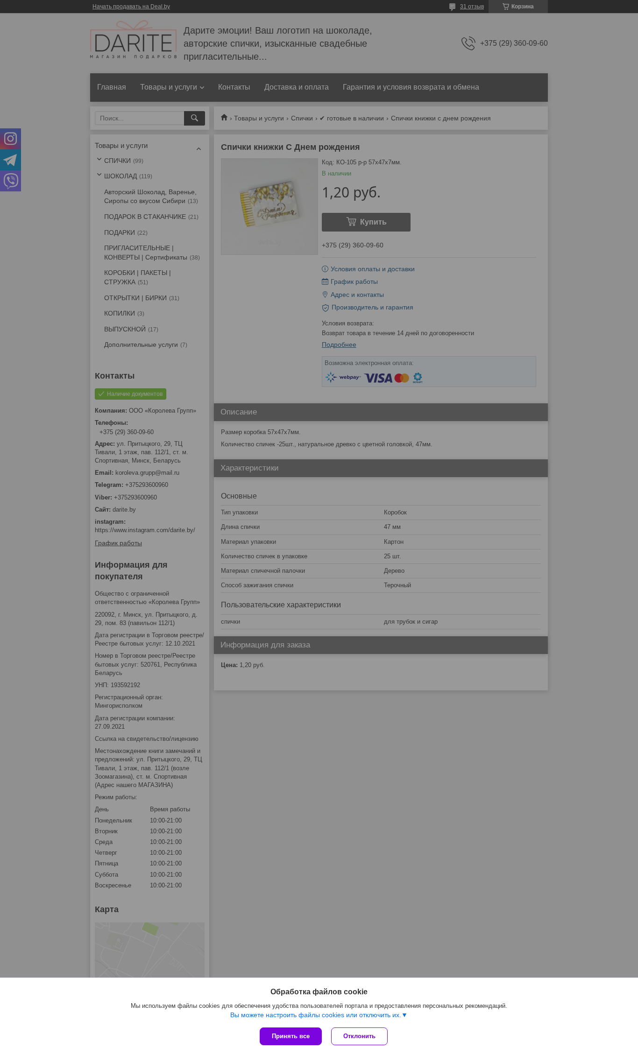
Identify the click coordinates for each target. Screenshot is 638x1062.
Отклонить (359, 1036)
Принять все (291, 1036)
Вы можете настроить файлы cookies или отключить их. (315, 1015)
